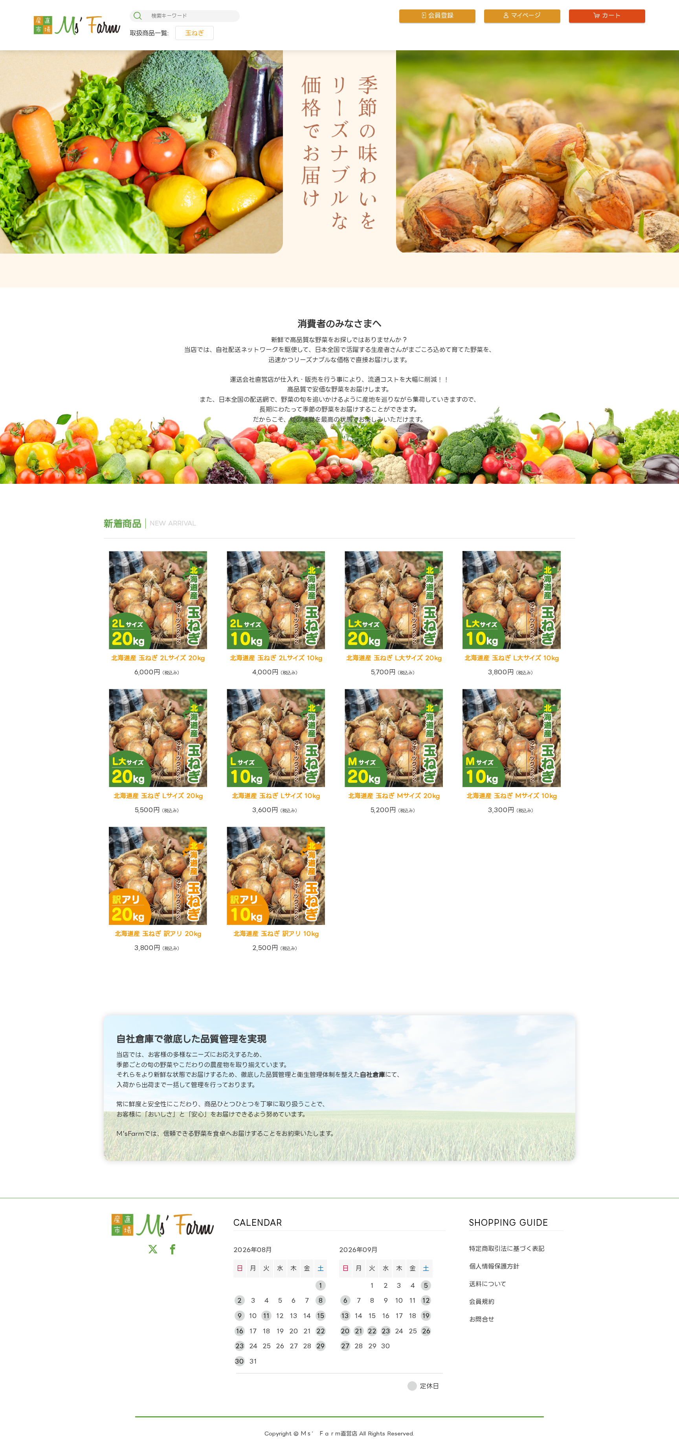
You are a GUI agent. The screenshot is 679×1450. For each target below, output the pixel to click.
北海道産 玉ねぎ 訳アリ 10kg (276, 933)
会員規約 (481, 1301)
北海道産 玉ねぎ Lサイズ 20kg (158, 795)
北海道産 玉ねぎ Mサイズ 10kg (511, 795)
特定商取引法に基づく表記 (507, 1248)
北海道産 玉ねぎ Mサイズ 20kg (394, 795)
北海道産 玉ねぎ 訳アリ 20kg (158, 933)
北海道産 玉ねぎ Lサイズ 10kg (276, 795)
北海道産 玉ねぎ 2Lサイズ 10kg (276, 657)
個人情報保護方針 (494, 1266)
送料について (487, 1283)
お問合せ (481, 1319)
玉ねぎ (194, 33)
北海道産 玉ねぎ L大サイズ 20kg (394, 657)
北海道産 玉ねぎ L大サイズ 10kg (511, 657)
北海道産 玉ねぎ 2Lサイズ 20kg (158, 657)
